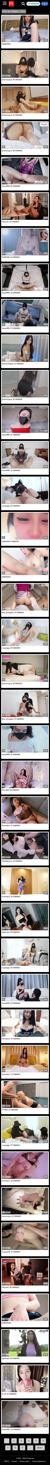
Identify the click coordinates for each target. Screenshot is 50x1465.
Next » (40, 1448)
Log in (44, 4)
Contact (14, 1461)
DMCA (6, 1461)
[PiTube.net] (11, 4)
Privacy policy (24, 1461)
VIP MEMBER (33, 4)
